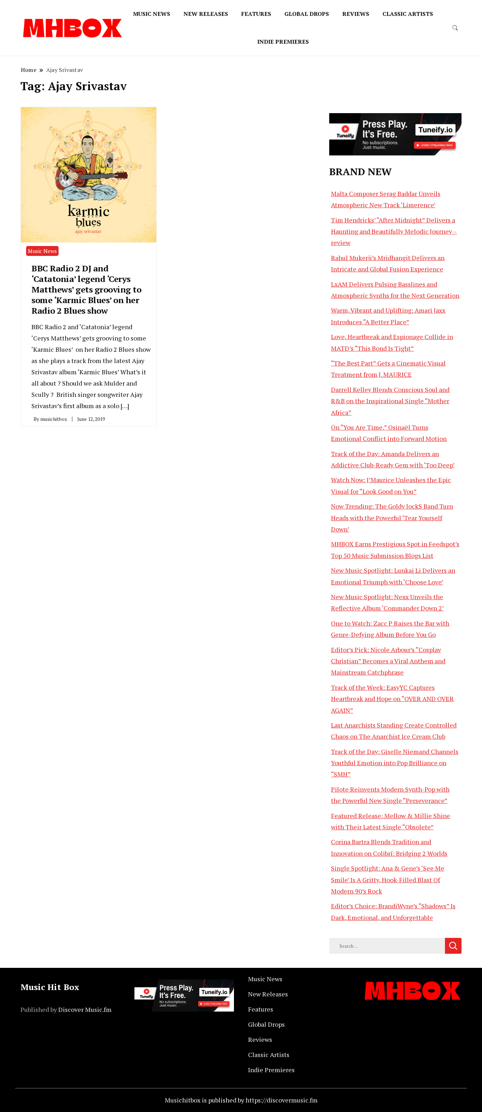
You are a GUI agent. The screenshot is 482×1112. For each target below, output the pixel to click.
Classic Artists (407, 14)
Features (256, 14)
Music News (151, 14)
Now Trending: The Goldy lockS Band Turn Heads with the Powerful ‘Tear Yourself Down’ (392, 517)
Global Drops (306, 14)
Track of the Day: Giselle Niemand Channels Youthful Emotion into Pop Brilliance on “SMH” (394, 763)
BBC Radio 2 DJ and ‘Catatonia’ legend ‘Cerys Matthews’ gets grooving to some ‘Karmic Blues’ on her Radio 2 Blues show (86, 289)
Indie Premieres (283, 41)
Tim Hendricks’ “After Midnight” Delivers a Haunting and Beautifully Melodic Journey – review (394, 231)
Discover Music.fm (85, 1009)
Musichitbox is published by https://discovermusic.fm (241, 1100)
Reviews (355, 14)
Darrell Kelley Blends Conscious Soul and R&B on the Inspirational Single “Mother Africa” (390, 401)
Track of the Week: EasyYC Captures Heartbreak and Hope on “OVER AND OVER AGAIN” (392, 698)
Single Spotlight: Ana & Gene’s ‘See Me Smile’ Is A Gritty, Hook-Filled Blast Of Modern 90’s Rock (387, 879)
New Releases (205, 14)
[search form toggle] (455, 28)
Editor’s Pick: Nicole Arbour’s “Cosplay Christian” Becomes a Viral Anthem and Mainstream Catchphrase (388, 661)
